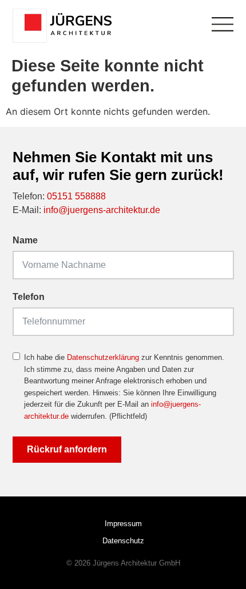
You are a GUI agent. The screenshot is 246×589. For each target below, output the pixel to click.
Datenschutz (123, 540)
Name (25, 240)
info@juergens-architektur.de (101, 210)
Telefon (29, 297)
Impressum (123, 523)
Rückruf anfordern (67, 449)
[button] (20, 568)
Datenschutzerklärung (103, 357)
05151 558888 (76, 196)
